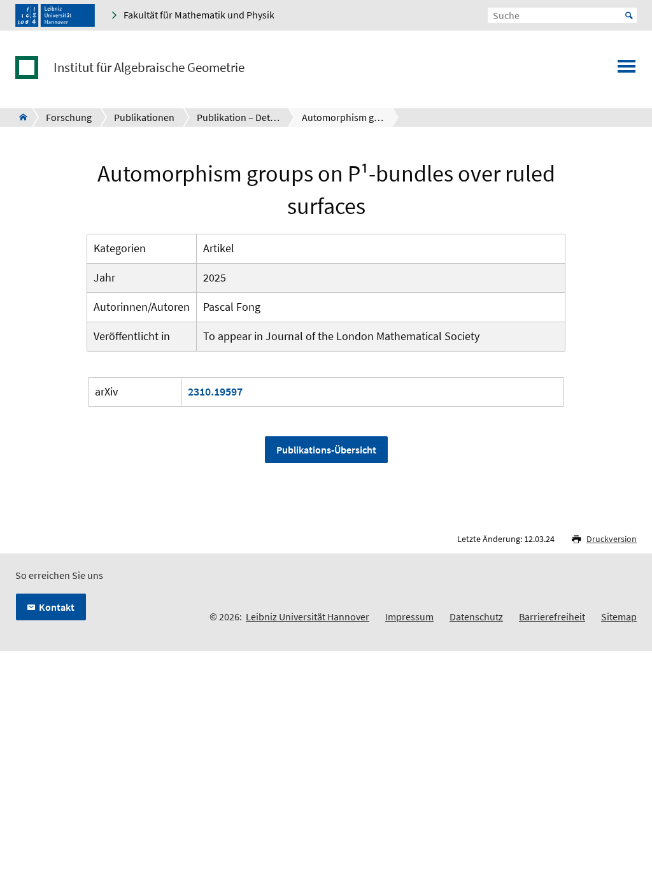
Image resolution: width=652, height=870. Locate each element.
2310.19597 (215, 391)
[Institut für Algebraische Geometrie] (19, 117)
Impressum (409, 616)
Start (629, 15)
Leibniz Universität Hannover (307, 616)
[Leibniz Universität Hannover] (55, 15)
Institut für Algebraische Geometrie (148, 67)
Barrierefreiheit (552, 616)
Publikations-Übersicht (326, 449)
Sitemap (619, 616)
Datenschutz (476, 616)
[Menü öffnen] (626, 70)
